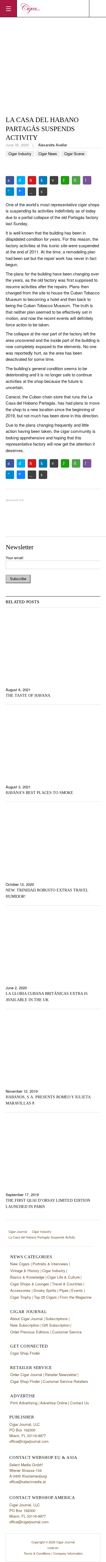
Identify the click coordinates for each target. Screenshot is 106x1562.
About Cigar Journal (26, 1318)
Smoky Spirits (45, 1290)
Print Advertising (23, 1402)
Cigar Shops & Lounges (29, 1284)
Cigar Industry (19, 153)
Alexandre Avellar (52, 144)
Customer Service (67, 1332)
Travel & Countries (67, 1284)
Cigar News (47, 153)
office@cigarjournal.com (29, 1441)
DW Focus (53, 8)
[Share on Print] (43, 191)
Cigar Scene (74, 153)
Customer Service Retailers (65, 1381)
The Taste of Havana (28, 695)
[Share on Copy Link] (32, 191)
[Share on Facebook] (10, 180)
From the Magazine (75, 1297)
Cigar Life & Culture (63, 1277)
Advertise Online (53, 1402)
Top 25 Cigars (45, 1297)
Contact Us (79, 1402)
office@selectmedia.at (27, 1481)
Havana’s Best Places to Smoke (39, 793)
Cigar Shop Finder (25, 1353)
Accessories (20, 1290)
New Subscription (24, 1325)
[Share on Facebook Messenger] (21, 191)
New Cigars (20, 1263)
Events (77, 1290)
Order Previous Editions (29, 1332)
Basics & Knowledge (27, 1277)
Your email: (15, 557)
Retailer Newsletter (61, 1374)
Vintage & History (24, 1270)
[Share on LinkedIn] (43, 180)
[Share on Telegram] (10, 191)
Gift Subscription (56, 1325)
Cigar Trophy (20, 1297)
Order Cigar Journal (26, 1374)
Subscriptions (57, 1318)
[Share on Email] (54, 180)
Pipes (64, 1290)
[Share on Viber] (87, 180)
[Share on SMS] (76, 180)
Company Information (68, 1553)
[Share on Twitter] (21, 180)
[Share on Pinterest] (32, 180)
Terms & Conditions (37, 1553)
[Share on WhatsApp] (65, 180)
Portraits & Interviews (50, 1263)
